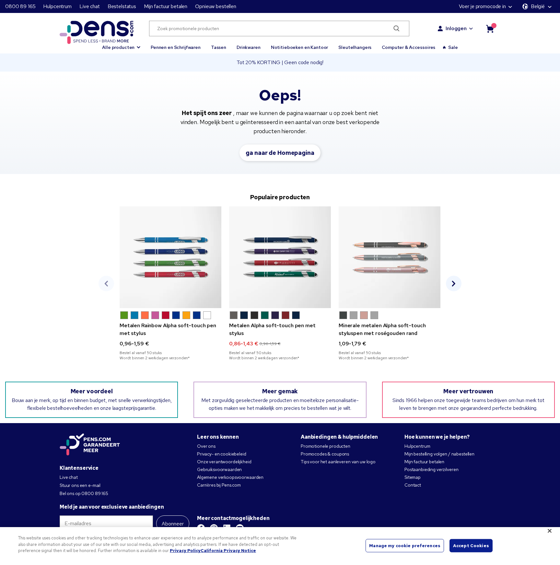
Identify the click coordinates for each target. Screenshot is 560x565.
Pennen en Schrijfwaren (176, 47)
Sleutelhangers (354, 47)
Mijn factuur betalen (165, 6)
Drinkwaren (249, 47)
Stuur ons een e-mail (80, 485)
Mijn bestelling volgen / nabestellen (439, 454)
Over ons (206, 446)
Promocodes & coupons (325, 454)
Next (453, 283)
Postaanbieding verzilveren (431, 469)
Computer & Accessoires (408, 47)
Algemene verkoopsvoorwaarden (230, 477)
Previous (106, 283)
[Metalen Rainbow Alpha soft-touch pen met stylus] (170, 257)
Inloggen (456, 28)
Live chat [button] (89, 6)
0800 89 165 (20, 6)
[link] (170, 283)
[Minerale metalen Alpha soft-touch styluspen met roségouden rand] (389, 257)
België (538, 6)
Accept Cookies (471, 545)
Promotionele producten (325, 446)
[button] (121, 44)
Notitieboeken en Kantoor (299, 47)
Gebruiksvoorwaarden (219, 469)
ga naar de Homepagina (280, 152)
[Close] (549, 531)
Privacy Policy (185, 550)
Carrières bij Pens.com (219, 485)
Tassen (218, 47)
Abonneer (173, 523)
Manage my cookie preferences (404, 545)
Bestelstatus (122, 6)
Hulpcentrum (57, 6)
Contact (412, 485)
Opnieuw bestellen (215, 6)
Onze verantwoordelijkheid (224, 462)
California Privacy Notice (228, 550)
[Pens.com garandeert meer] (90, 445)
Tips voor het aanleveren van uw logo (338, 462)
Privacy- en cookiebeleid (221, 454)
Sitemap (412, 477)
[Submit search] (396, 28)
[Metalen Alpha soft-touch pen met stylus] (280, 257)
